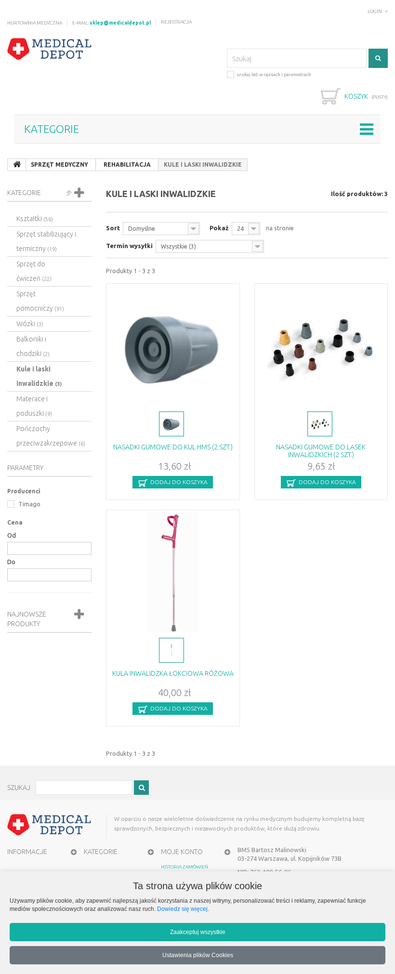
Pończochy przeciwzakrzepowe (50, 436)
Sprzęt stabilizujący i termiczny (46, 241)
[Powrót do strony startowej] (17, 165)
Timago (28, 503)
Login (375, 11)
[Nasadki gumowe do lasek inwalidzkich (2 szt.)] (321, 346)
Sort (113, 227)
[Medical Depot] (49, 49)
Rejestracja (176, 22)
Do (11, 561)
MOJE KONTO (182, 852)
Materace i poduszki (34, 406)
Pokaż (219, 227)
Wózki (29, 324)
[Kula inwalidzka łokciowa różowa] (172, 572)
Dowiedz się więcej (182, 909)
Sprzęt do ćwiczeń (34, 271)
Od (11, 535)
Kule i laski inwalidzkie (39, 376)
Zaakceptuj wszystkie (197, 932)
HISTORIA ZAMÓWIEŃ (184, 866)
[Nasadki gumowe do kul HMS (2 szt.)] (172, 346)
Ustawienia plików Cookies (197, 955)
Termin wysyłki (129, 245)
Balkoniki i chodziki (33, 346)
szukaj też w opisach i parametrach (274, 74)
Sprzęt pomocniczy (40, 301)
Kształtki (34, 219)
